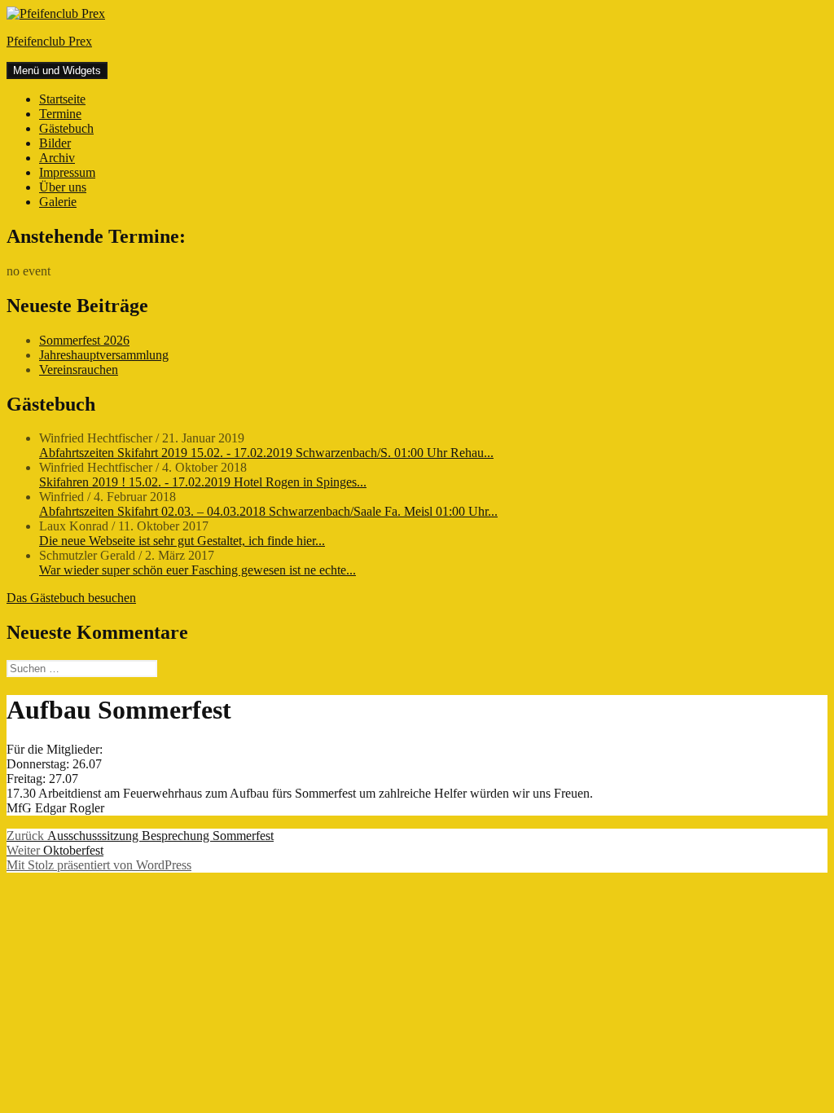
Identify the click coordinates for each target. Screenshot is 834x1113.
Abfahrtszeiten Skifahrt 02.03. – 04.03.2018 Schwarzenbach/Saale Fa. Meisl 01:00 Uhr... (268, 511)
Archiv (57, 158)
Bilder (55, 143)
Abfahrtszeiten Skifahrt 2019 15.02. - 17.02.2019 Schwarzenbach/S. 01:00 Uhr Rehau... (266, 453)
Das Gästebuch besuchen (71, 598)
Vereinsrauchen (78, 369)
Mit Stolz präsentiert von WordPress (99, 865)
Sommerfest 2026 (84, 340)
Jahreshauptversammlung (104, 355)
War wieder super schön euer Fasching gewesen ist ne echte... (197, 570)
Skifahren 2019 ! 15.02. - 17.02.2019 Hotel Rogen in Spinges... (203, 482)
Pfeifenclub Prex (49, 41)
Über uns (62, 187)
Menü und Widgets (57, 70)
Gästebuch (66, 128)
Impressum (67, 172)
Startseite (62, 99)
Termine (60, 114)
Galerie (58, 202)
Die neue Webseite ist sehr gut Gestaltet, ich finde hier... (182, 541)
